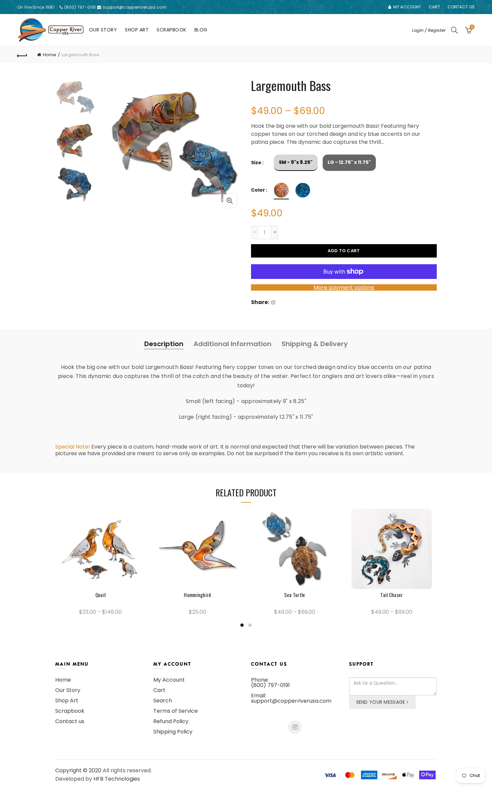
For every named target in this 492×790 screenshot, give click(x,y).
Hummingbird (197, 594)
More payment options (344, 287)
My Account (169, 680)
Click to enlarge (229, 200)
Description (163, 344)
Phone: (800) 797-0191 (270, 682)
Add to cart (344, 251)
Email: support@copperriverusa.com (291, 698)
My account (407, 7)
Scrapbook (171, 29)
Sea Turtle (294, 594)
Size (256, 163)
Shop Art (137, 29)
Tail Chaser (391, 594)
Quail (100, 594)
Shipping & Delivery (314, 344)
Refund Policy (170, 721)
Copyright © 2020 (78, 770)
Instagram (295, 727)
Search (162, 700)
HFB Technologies (116, 779)
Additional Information (232, 344)
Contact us (461, 7)
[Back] (22, 55)
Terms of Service (175, 711)
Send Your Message (380, 702)
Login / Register (429, 30)
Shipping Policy (172, 731)
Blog (201, 29)
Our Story (103, 29)
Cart (434, 7)
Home (49, 55)
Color (258, 190)
